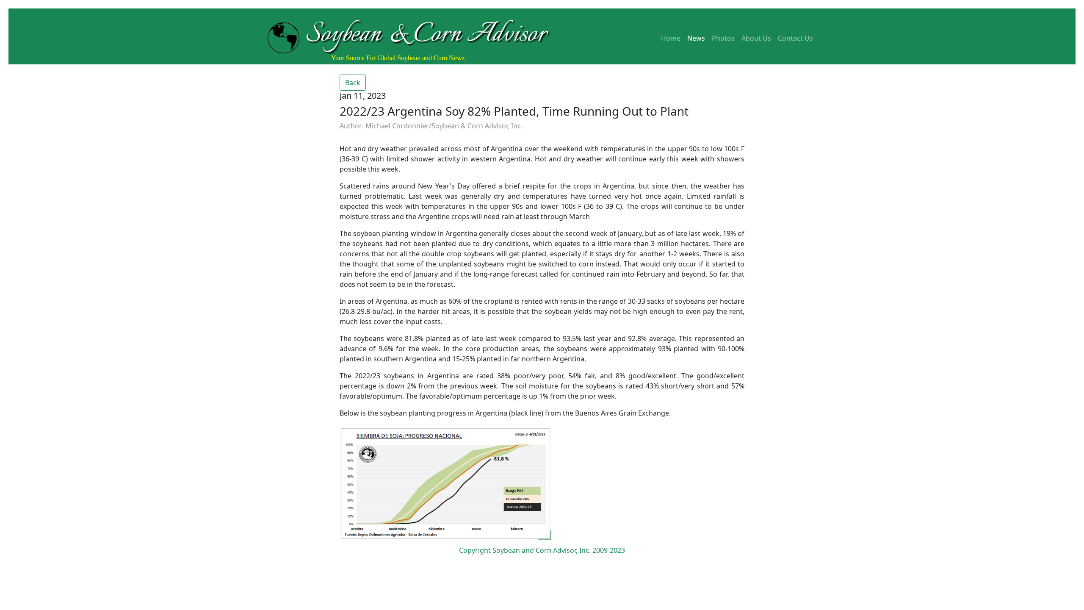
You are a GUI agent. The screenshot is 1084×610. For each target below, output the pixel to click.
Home (670, 38)
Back (352, 82)
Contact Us (795, 38)
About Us (756, 38)
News (696, 38)
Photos (723, 38)
